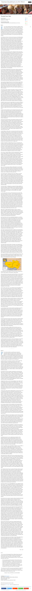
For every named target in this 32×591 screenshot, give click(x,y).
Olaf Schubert (7, 584)
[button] (28, 18)
